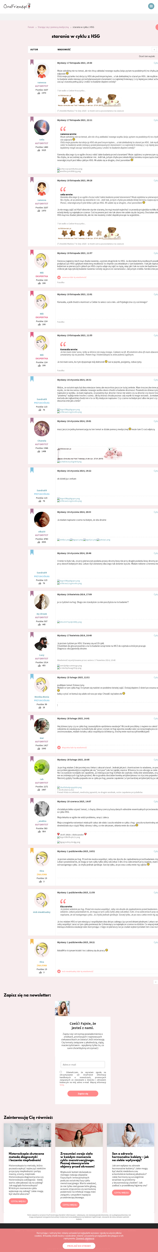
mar (42, 738)
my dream (42, 614)
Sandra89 (42, 399)
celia (41, 139)
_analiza (41, 821)
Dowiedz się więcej (85, 1238)
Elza (42, 871)
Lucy (41, 655)
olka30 (41, 531)
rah (42, 779)
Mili (42, 272)
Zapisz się (83, 1093)
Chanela (41, 440)
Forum (31, 27)
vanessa (41, 82)
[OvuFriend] (17, 8)
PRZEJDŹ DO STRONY (79, 1245)
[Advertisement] (11, 65)
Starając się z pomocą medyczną (53, 27)
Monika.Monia (42, 697)
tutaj (62, 1084)
